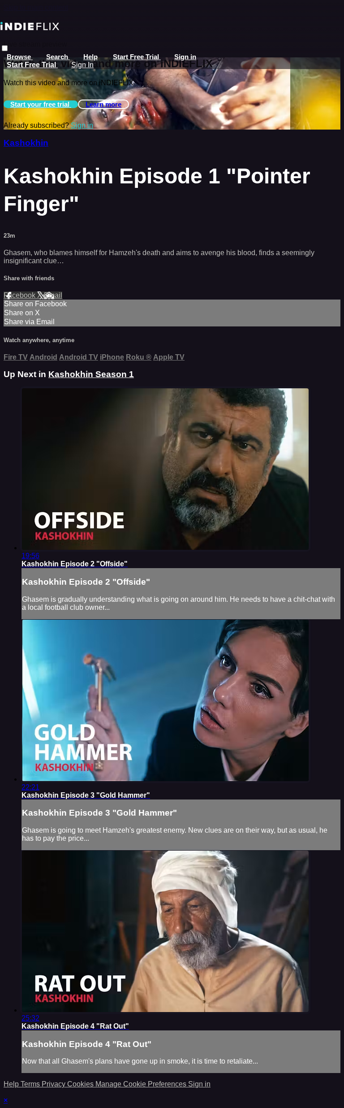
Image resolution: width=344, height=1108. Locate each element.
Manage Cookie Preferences (141, 1084)
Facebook (20, 295)
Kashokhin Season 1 (91, 374)
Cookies (81, 1084)
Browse (20, 57)
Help (90, 57)
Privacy (54, 1084)
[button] (5, 48)
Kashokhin (26, 143)
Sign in (185, 57)
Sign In (82, 65)
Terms (31, 1084)
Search (58, 57)
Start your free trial (40, 104)
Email (53, 295)
